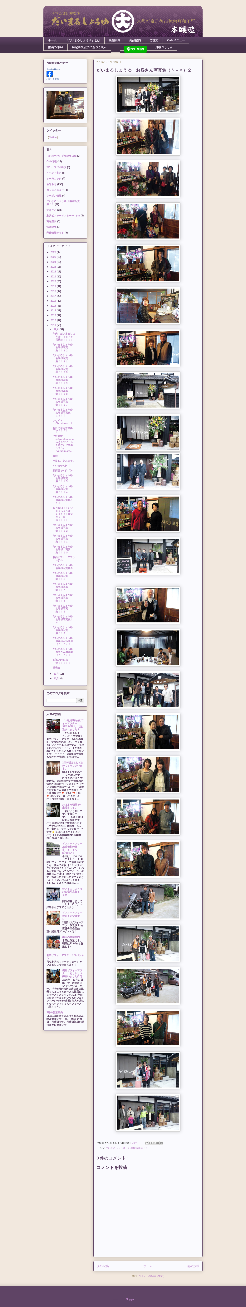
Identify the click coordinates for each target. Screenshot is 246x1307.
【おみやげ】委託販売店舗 (61, 155)
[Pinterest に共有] (161, 1143)
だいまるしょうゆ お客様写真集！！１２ (64, 527)
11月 (57, 673)
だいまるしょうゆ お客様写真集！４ (64, 619)
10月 (57, 678)
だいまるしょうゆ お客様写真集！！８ (64, 576)
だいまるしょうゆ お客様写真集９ (64, 567)
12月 (57, 329)
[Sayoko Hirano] (50, 75)
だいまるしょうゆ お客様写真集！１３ (64, 500)
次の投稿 (102, 1266)
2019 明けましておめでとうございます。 (72, 765)
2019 (54, 286)
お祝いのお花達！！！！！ (62, 661)
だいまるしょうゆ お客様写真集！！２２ (64, 347)
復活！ (56, 456)
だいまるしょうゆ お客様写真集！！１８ (64, 390)
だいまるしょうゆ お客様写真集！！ (127, 1148)
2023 (54, 266)
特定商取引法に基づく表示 (89, 47)
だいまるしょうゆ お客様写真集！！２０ (64, 369)
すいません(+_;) (61, 465)
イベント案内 (54, 172)
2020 (54, 281)
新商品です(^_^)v (62, 470)
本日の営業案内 (71, 937)
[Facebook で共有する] (158, 1143)
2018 (54, 291)
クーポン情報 (54, 195)
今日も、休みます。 (64, 460)
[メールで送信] (147, 1143)
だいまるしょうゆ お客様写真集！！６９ (73, 891)
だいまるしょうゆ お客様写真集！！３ (64, 630)
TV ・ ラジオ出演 (56, 167)
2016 (54, 300)
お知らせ (52, 184)
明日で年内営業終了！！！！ (63, 430)
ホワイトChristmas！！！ (64, 422)
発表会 (56, 667)
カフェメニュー (55, 189)
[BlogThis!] (150, 1143)
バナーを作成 (53, 79)
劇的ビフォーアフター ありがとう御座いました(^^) (72, 973)
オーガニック (54, 178)
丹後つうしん (164, 47)
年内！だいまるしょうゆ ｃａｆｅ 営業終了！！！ (64, 336)
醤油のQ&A (55, 47)
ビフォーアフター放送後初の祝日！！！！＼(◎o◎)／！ (72, 848)
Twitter (53, 137)
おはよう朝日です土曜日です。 (72, 806)
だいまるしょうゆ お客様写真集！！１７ (64, 401)
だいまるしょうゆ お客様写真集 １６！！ (64, 412)
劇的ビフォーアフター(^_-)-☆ (63, 215)
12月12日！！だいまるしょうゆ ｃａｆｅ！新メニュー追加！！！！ (63, 514)
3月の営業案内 (55, 1012)
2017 (54, 296)
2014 (54, 310)
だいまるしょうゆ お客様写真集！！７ (64, 586)
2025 (54, 257)
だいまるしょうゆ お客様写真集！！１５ (64, 478)
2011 (54, 325)
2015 (54, 305)
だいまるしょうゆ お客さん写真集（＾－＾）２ (64, 641)
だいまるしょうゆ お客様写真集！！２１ (64, 358)
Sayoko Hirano (53, 69)
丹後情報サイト (55, 232)
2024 (54, 262)
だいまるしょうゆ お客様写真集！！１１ (64, 538)
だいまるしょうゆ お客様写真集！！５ (64, 608)
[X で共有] (154, 1143)
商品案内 (135, 40)
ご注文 (154, 40)
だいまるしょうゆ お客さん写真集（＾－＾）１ (64, 652)
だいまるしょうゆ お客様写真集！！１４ (64, 489)
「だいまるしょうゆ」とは (83, 40)
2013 (54, 315)
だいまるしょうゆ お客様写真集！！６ (64, 597)
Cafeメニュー (176, 40)
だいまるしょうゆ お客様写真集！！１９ (64, 379)
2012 (54, 320)
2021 (54, 276)
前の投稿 (193, 1266)
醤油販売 (52, 226)
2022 (54, 271)
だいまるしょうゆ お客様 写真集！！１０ (64, 549)
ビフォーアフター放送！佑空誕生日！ (72, 915)
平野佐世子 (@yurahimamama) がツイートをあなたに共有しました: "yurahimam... (63, 443)
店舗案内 (115, 40)
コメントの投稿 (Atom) (151, 1276)
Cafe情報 (52, 161)
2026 (54, 252)
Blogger (129, 1299)
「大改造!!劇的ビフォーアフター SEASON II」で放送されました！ (73, 725)
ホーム (52, 40)
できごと (52, 210)
